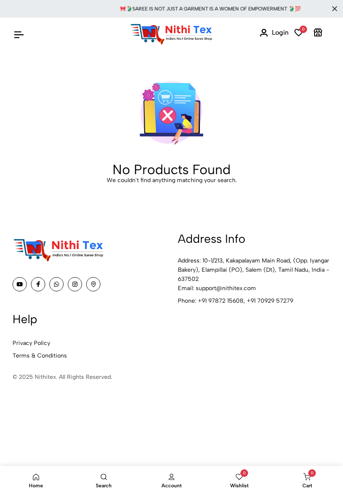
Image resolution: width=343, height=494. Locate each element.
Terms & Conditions (40, 355)
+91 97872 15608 (220, 300)
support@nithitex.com (226, 288)
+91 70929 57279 (270, 300)
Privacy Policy (31, 343)
